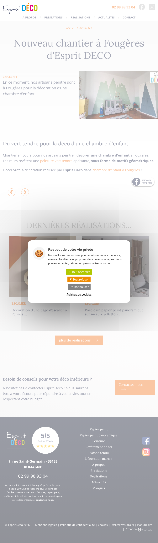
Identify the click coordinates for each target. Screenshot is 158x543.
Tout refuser (80, 279)
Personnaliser (79, 287)
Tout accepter (80, 272)
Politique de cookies (79, 294)
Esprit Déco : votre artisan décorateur (20, 8)
